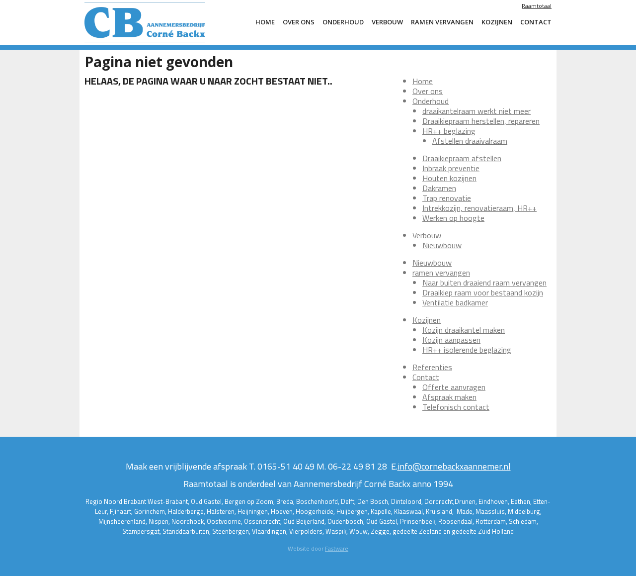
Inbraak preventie (450, 168)
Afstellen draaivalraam (469, 141)
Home (265, 21)
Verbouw (387, 21)
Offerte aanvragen (453, 387)
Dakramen (439, 188)
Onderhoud (343, 21)
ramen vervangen (442, 21)
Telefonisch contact (455, 407)
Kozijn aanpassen (451, 340)
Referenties (432, 367)
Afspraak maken (449, 397)
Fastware (336, 548)
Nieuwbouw (442, 245)
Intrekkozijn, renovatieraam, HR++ (479, 208)
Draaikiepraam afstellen (461, 158)
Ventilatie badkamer (455, 302)
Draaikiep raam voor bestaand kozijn (482, 292)
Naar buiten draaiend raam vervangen (484, 282)
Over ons (299, 21)
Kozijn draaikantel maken (463, 330)
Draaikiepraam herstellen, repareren (481, 121)
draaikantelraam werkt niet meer (476, 111)
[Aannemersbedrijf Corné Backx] (159, 22)
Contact (536, 21)
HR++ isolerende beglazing (466, 350)
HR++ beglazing (449, 131)
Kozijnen (496, 21)
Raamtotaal (537, 5)
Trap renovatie (446, 198)
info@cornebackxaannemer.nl (454, 466)
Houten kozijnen (449, 178)
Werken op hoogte (453, 218)
